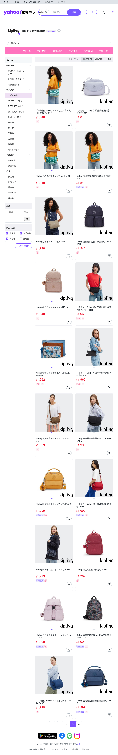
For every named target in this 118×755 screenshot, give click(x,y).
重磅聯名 (73, 50)
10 (79, 724)
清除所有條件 (23, 245)
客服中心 (33, 749)
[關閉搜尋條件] (46, 12)
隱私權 (75, 749)
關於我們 (43, 749)
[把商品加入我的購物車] (69, 125)
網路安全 (65, 749)
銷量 (110, 59)
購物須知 (54, 749)
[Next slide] (71, 84)
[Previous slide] (36, 84)
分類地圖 (85, 749)
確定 (27, 218)
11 (85, 724)
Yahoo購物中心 (19, 12)
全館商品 (103, 50)
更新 (79, 744)
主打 (12, 50)
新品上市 (15, 43)
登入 (91, 12)
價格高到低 (99, 59)
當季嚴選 (88, 50)
